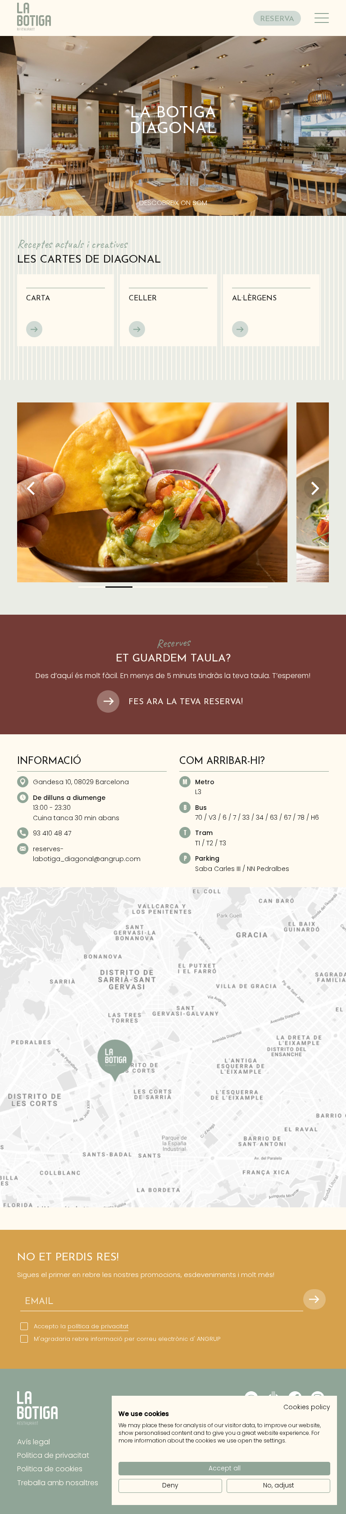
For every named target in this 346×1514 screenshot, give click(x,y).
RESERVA (277, 19)
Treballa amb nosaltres (57, 1483)
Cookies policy (306, 1407)
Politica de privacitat (53, 1455)
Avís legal (33, 1442)
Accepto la (81, 1326)
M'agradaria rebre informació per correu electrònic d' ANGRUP (127, 1339)
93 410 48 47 (52, 833)
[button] (91, 587)
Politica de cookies (49, 1469)
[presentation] (30, 488)
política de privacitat (98, 1326)
